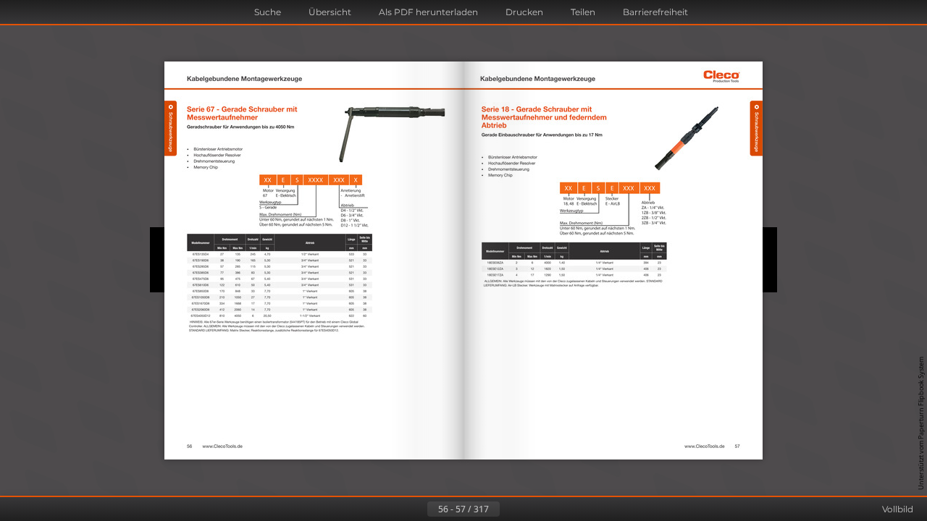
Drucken (524, 12)
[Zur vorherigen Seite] (415, 509)
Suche (267, 12)
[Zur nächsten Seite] (511, 509)
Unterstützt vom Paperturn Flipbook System (921, 423)
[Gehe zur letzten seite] (534, 509)
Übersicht (330, 12)
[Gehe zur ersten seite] (392, 509)
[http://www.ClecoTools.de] (223, 446)
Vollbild (897, 509)
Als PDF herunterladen (428, 12)
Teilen (583, 12)
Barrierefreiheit (655, 12)
